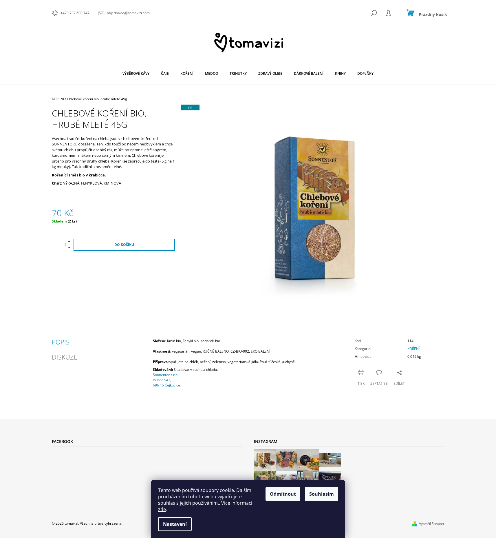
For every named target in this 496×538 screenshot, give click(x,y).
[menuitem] (136, 73)
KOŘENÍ (413, 348)
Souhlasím (321, 494)
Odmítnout (283, 494)
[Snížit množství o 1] (69, 248)
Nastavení (175, 524)
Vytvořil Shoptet (431, 523)
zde (162, 509)
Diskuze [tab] (64, 356)
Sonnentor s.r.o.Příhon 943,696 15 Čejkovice (166, 380)
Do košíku (124, 244)
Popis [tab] (60, 341)
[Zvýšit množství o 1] (69, 242)
